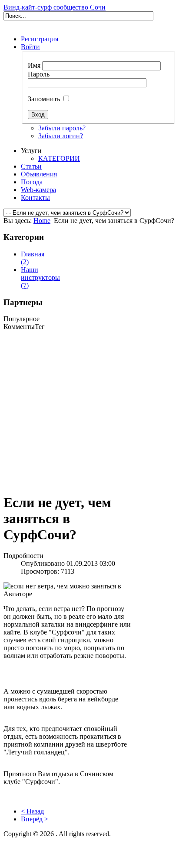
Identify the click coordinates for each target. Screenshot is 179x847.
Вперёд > (34, 819)
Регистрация (39, 39)
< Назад (32, 811)
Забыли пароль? (62, 128)
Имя (34, 65)
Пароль (39, 74)
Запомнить (44, 99)
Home (41, 220)
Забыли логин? (60, 136)
